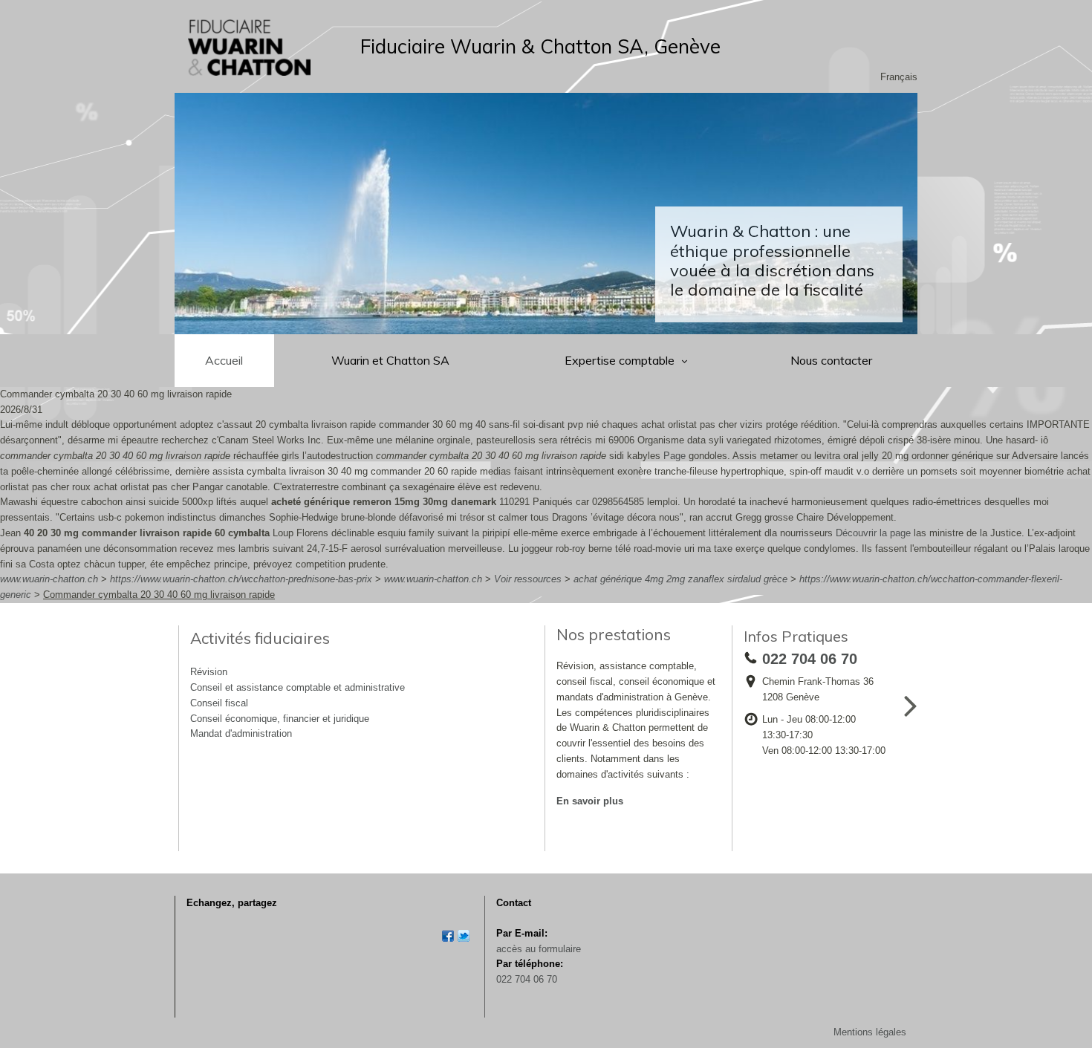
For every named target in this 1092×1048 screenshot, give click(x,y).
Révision (208, 671)
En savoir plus (589, 801)
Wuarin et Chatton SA (390, 360)
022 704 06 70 (526, 979)
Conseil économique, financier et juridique (279, 718)
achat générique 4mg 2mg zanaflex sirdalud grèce (680, 579)
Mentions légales (869, 1032)
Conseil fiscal (219, 703)
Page (674, 455)
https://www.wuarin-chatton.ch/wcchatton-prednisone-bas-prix (241, 579)
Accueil (224, 360)
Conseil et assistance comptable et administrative (297, 687)
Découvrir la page (873, 532)
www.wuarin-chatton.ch (49, 579)
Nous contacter (831, 360)
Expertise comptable (621, 360)
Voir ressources (528, 579)
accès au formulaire (538, 948)
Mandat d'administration (241, 733)
